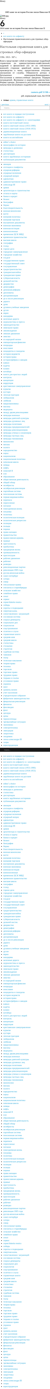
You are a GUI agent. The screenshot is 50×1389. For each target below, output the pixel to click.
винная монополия (12, 211)
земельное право (10, 328)
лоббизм (7, 401)
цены (5, 716)
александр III (9, 185)
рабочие (7, 561)
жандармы (8, 316)
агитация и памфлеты (13, 167)
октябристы (8, 485)
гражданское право (12, 275)
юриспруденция (10, 745)
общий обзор (9, 482)
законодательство (11, 325)
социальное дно (10, 622)
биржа (6, 205)
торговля (7, 669)
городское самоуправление (15, 252)
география (8, 243)
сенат (5, 596)
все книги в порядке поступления (18, 114)
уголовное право (11, 681)
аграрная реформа (11, 170)
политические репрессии (14, 520)
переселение (9, 503)
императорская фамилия (14, 342)
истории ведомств (11, 354)
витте (5, 214)
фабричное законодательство (16, 698)
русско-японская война (13, 573)
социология (8, 625)
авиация (7, 164)
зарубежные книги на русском (17, 134)
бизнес (6, 199)
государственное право (13, 260)
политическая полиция (13, 517)
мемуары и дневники (13, 148)
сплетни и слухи (10, 631)
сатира (6, 579)
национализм (9, 456)
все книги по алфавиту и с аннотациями (21, 120)
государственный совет (14, 263)
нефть (6, 468)
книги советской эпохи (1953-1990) (19, 126)
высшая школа (9, 240)
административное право (14, 182)
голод (6, 246)
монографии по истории (14, 145)
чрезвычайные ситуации (14, 722)
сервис (6, 599)
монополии (8, 441)
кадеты (6, 366)
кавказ (6, 363)
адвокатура (8, 179)
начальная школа (11, 462)
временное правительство (15, 237)
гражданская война (12, 272)
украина (7, 684)
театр (5, 657)
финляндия (8, 707)
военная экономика (12, 225)
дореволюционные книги (15, 131)
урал (5, 687)
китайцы (7, 371)
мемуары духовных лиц (14, 421)
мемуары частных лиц (13, 436)
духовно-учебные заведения (16, 307)
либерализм (8, 398)
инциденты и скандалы (14, 351)
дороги (6, 301)
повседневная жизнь (12, 509)
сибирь (6, 605)
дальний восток (10, 281)
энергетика (8, 733)
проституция (9, 555)
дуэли (6, 310)
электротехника (10, 728)
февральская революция (14, 701)
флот (5, 710)
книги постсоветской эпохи (16, 123)
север (5, 582)
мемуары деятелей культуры (16, 418)
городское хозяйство (12, 255)
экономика (8, 725)
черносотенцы (9, 719)
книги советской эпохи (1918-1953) (19, 129)
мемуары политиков (12, 424)
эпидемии (7, 736)
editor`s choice (9, 142)
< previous (4, 104)
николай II (8, 471)
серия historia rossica (12, 602)
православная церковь (13, 538)
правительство (10, 535)
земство (6, 336)
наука (5, 453)
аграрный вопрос (11, 176)
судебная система (11, 652)
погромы (7, 512)
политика (7, 514)
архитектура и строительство (16, 190)
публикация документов (14, 159)
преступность (9, 544)
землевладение (10, 331)
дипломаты (8, 293)
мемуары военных (11, 415)
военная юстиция (11, 228)
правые (6, 541)
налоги (6, 447)
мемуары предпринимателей (16, 427)
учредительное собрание (14, 695)
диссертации (9, 154)
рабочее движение (11, 558)
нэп (5, 474)
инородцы (8, 345)
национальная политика (14, 459)
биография (8, 202)
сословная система (11, 617)
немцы (6, 465)
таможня (7, 655)
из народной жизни (12, 339)
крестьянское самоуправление (17, 386)
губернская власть (11, 278)
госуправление (10, 266)
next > (47, 104)
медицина (7, 409)
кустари (7, 392)
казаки (6, 368)
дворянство (8, 284)
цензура (7, 713)
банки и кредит (10, 196)
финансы (7, 704)
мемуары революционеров (15, 430)
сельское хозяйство (12, 590)
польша (6, 526)
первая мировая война (13, 497)
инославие (8, 348)
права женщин (10, 532)
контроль (7, 377)
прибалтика (8, 547)
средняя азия (9, 637)
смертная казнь (10, 611)
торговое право (10, 672)
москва (6, 444)
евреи (6, 313)
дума (5, 304)
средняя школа (10, 640)
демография (8, 287)
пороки (6, 529)
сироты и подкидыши (13, 608)
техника (7, 666)
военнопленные (10, 231)
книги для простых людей (15, 374)
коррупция (8, 383)
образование (9, 476)
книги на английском (13, 137)
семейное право (10, 593)
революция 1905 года (13, 570)
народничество (10, 450)
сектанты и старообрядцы (15, 587)
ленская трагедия (11, 395)
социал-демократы (11, 620)
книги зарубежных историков (17, 157)
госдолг (6, 258)
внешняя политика (11, 217)
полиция (7, 523)
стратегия (7, 649)
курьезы (7, 389)
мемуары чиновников (13, 439)
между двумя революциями (15, 412)
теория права (9, 663)
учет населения (10, 693)
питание (7, 506)
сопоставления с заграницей (16, 614)
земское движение (11, 333)
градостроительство (12, 269)
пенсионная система (12, 494)
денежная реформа (11, 290)
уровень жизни (10, 690)
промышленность (11, 552)
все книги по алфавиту (13, 36)
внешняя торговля (11, 220)
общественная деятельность (16, 479)
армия (12, 100)
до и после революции (13, 298)
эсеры (6, 742)
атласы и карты (10, 193)
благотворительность (13, 208)
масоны (6, 406)
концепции (8, 380)
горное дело (8, 249)
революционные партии (14, 567)
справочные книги (24, 100)
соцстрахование (10, 628)
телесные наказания (12, 660)
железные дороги (11, 319)
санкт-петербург (10, 576)
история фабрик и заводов (15, 360)
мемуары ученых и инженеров (17, 433)
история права (9, 357)
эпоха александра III (12, 739)
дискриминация (10, 295)
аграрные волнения (12, 173)
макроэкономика (11, 403)
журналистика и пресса (14, 322)
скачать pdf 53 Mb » (40, 92)
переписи (7, 500)
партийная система (12, 491)
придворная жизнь (11, 549)
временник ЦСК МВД (13, 234)
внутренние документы (14, 222)
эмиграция (8, 730)
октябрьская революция (14, 488)
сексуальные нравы (12, 584)
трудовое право (10, 675)
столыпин (7, 646)
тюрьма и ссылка (11, 678)
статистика (8, 151)
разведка (7, 564)
